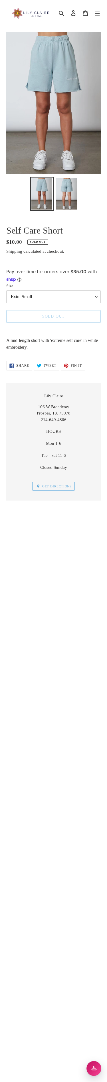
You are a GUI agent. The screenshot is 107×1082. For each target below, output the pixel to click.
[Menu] (97, 13)
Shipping (14, 251)
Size (9, 286)
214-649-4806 (53, 419)
